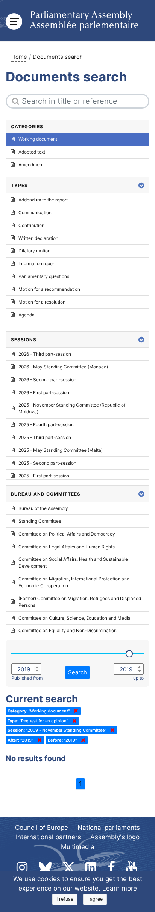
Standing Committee (39, 521)
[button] (141, 185)
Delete (74, 711)
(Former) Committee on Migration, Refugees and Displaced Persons (79, 602)
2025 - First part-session (43, 476)
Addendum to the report (43, 200)
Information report (37, 263)
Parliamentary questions (43, 276)
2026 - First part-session (43, 392)
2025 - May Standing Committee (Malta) (60, 450)
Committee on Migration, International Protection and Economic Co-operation (73, 582)
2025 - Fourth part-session (46, 424)
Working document (37, 139)
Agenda (26, 315)
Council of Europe (41, 827)
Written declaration (38, 238)
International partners (48, 837)
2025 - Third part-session (44, 437)
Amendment (31, 164)
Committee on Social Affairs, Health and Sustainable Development (73, 562)
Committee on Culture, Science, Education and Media (74, 618)
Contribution (31, 225)
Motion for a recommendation (49, 289)
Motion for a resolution (41, 302)
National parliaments (109, 827)
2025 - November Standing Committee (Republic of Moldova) (71, 408)
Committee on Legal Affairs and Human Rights (66, 547)
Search (77, 672)
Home (19, 56)
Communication (35, 212)
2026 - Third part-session (44, 354)
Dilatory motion (34, 250)
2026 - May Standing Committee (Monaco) (63, 367)
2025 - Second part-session (47, 463)
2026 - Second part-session (47, 379)
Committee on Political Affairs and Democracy (66, 534)
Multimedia (77, 847)
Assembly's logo (115, 837)
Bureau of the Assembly (43, 508)
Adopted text (31, 152)
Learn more (119, 888)
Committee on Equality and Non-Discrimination (67, 630)
